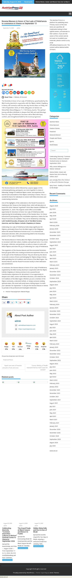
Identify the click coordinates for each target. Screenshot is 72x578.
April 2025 (53, 258)
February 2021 (54, 423)
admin (18, 28)
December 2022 (55, 350)
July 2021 (53, 406)
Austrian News (54, 122)
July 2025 (53, 248)
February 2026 (54, 225)
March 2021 (53, 419)
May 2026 (53, 216)
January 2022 (54, 387)
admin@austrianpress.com (27, 325)
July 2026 (53, 209)
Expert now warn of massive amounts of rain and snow (12, 367)
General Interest (55, 135)
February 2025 (54, 265)
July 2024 (53, 288)
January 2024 (54, 308)
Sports (52, 141)
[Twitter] (7, 92)
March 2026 (53, 222)
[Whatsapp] (29, 92)
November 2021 (55, 393)
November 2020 (55, 433)
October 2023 (54, 318)
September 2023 (55, 321)
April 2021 (53, 416)
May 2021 (53, 413)
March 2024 (53, 301)
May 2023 (53, 334)
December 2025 (55, 232)
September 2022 (55, 360)
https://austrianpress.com (26, 329)
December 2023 (55, 311)
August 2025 (54, 245)
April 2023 (53, 337)
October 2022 (54, 357)
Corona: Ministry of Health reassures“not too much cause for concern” (37, 368)
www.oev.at (53, 451)
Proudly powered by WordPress (23, 573)
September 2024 (55, 281)
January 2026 (54, 229)
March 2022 (53, 380)
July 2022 (53, 367)
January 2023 (54, 347)
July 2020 (53, 446)
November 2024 (55, 275)
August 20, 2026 (7, 523)
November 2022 (55, 354)
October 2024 (54, 278)
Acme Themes (54, 573)
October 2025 (54, 239)
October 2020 (54, 436)
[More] (32, 92)
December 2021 (55, 390)
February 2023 (54, 344)
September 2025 (55, 242)
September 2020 (55, 439)
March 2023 (53, 341)
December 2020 (55, 429)
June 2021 (53, 410)
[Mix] (25, 92)
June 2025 (53, 252)
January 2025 (54, 268)
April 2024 (53, 298)
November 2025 (55, 235)
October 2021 (54, 396)
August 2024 (54, 285)
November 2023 (55, 314)
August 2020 (54, 442)
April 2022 (53, 377)
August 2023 (54, 324)
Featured (53, 131)
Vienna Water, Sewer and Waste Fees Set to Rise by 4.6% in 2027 (58, 174)
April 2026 (53, 219)
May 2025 (53, 255)
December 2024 (55, 271)
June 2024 (53, 291)
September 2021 (55, 400)
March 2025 (53, 262)
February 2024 (54, 304)
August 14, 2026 (23, 523)
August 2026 (54, 206)
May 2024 (53, 294)
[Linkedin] (14, 92)
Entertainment (54, 125)
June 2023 (53, 331)
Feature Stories (55, 128)
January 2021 (54, 426)
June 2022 (53, 370)
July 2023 (53, 327)
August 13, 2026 (38, 523)
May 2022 (53, 373)
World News (54, 145)
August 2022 (54, 364)
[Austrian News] (3, 13)
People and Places (8, 360)
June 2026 (53, 212)
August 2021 (54, 403)
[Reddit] (11, 92)
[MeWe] (22, 92)
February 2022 (54, 383)
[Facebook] (3, 92)
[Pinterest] (18, 92)
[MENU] (70, 13)
